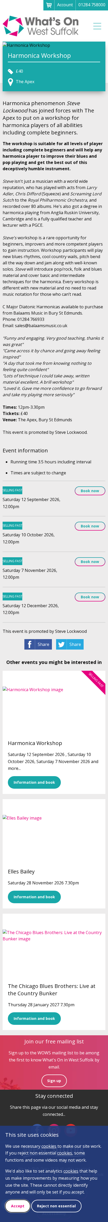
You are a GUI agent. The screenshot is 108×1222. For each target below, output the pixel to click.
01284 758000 (91, 5)
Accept (17, 1205)
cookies (48, 1146)
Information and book (34, 782)
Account (65, 5)
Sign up (54, 1080)
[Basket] (48, 5)
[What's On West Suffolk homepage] (40, 26)
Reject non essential (56, 1205)
